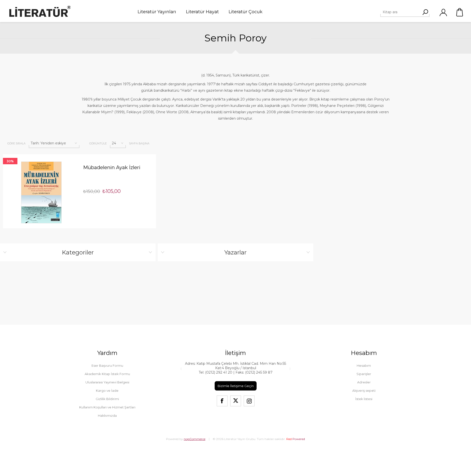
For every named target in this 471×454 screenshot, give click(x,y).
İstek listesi (363, 399)
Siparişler (363, 374)
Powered (295, 439)
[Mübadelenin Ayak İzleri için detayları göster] (41, 192)
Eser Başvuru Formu (107, 365)
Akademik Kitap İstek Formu (107, 374)
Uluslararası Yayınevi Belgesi (107, 382)
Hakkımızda (107, 415)
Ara (425, 12)
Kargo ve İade (107, 390)
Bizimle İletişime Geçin (236, 386)
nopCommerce (194, 439)
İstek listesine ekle (49, 154)
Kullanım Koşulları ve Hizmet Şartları (107, 407)
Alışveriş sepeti (460, 12)
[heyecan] (235, 400)
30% (10, 161)
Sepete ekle (33, 154)
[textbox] (403, 12)
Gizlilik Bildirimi (107, 399)
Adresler (364, 382)
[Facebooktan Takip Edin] (222, 400)
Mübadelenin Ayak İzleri (111, 167)
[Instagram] (249, 400)
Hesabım (364, 365)
